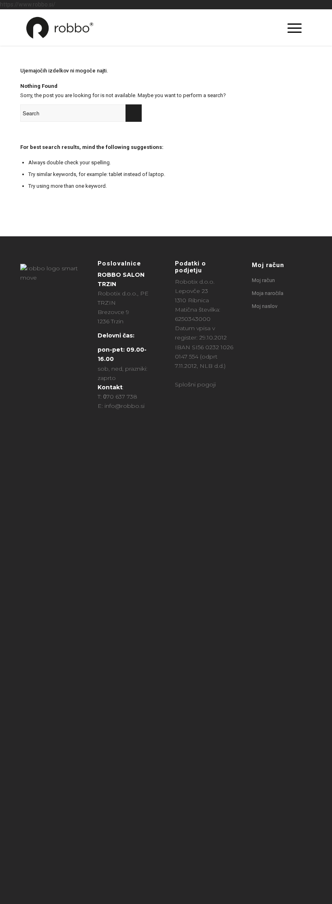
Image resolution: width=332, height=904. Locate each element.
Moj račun (268, 265)
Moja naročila (267, 293)
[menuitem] (272, 27)
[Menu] (290, 27)
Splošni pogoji (195, 384)
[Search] (272, 27)
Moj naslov (264, 306)
